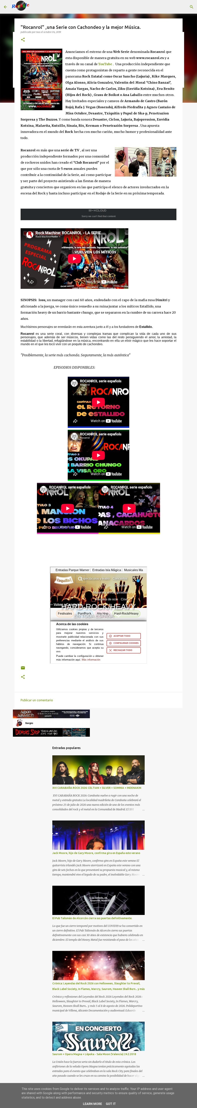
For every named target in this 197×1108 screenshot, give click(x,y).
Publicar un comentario (37, 700)
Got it (111, 1104)
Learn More (92, 1104)
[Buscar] (35, 7)
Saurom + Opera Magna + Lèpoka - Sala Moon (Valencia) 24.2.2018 (94, 1054)
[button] (23, 39)
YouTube (105, 64)
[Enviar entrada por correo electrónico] (23, 669)
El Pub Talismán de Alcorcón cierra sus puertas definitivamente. (92, 918)
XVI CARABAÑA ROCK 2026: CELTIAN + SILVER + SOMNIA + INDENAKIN (96, 787)
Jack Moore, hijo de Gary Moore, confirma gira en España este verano (96, 853)
